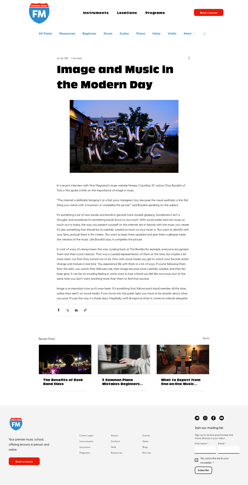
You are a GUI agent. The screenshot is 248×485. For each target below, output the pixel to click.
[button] (96, 13)
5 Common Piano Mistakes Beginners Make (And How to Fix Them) (122, 383)
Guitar (124, 33)
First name (201, 443)
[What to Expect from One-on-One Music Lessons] (183, 359)
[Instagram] (205, 418)
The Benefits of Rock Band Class (63, 382)
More (187, 33)
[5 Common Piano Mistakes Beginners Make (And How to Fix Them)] (124, 359)
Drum (108, 33)
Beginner (89, 33)
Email (222, 443)
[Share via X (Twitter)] (67, 310)
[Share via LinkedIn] (76, 310)
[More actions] (189, 58)
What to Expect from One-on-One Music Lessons (180, 383)
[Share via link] (85, 310)
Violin (172, 33)
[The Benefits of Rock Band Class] (65, 359)
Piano (140, 33)
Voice (156, 33)
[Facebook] (213, 418)
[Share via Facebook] (58, 310)
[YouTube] (221, 418)
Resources (67, 33)
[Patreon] (197, 418)
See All (206, 337)
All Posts (45, 33)
